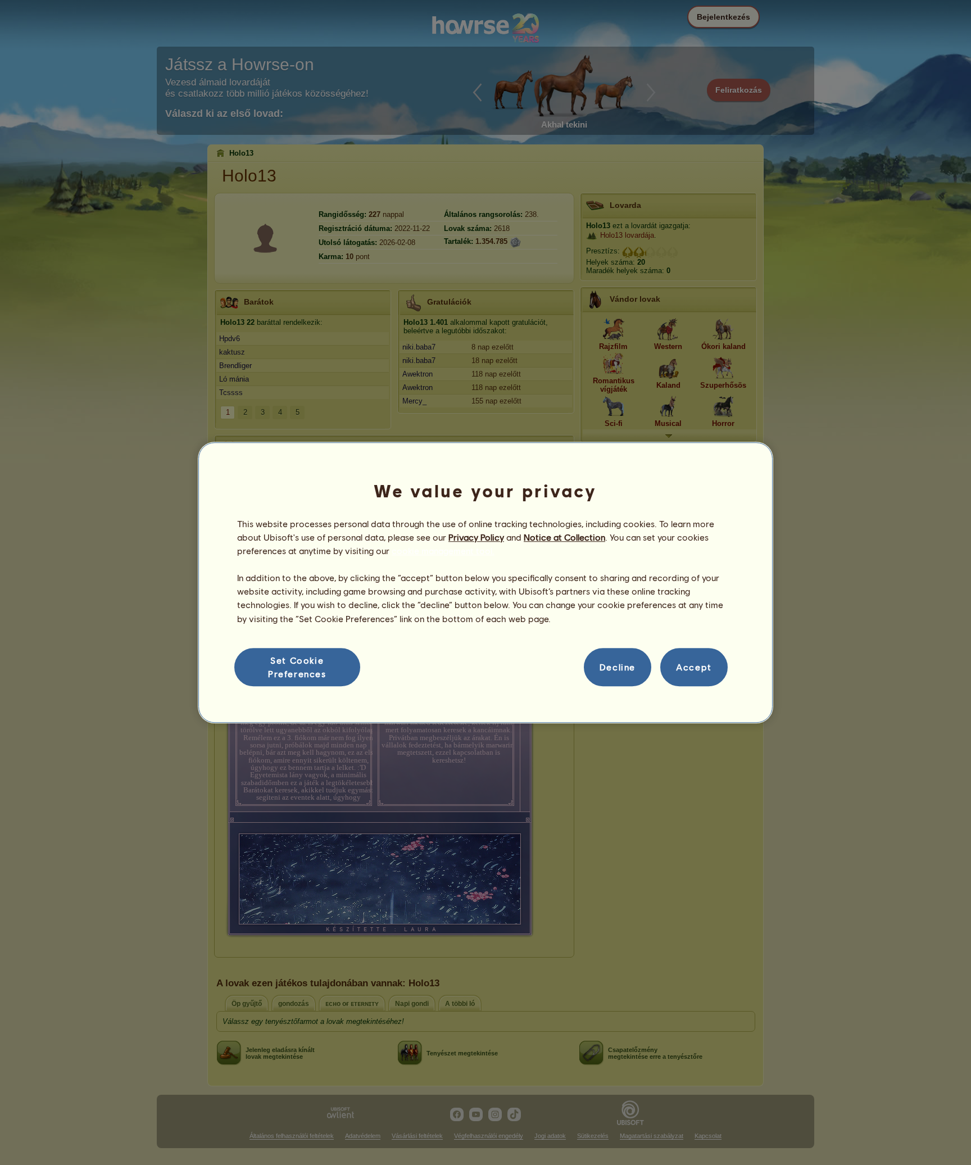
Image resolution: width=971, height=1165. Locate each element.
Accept (694, 666)
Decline (618, 666)
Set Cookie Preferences (297, 667)
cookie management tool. (443, 550)
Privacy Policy (476, 537)
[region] (485, 583)
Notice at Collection (564, 537)
